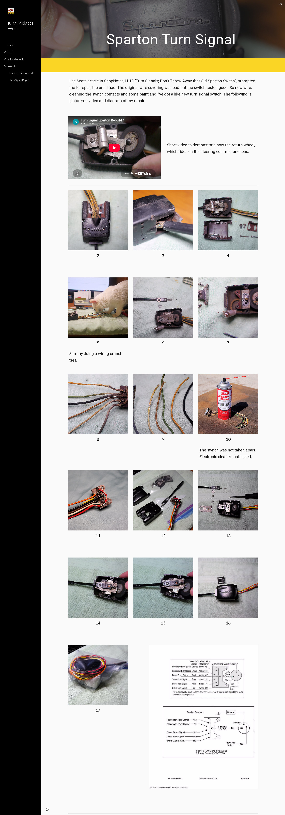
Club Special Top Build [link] (22, 72)
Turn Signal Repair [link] (20, 79)
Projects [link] (11, 65)
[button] (281, 5)
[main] (171, 29)
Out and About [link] (15, 59)
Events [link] (11, 51)
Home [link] (10, 45)
